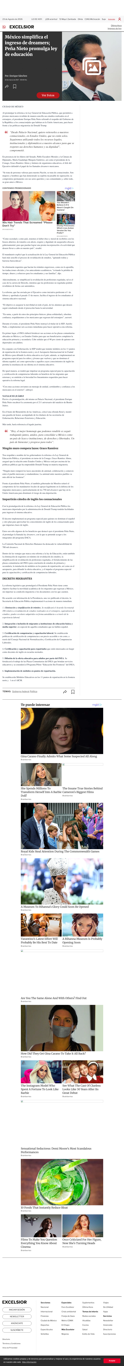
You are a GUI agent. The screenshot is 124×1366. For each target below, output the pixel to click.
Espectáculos (47, 1329)
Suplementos (88, 1302)
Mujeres (65, 1334)
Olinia (80, 19)
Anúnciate (111, 19)
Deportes (45, 1325)
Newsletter (17, 1316)
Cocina (85, 1325)
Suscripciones (109, 1334)
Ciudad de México (49, 1320)
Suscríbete (17, 1330)
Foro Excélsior (68, 1307)
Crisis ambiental (69, 1311)
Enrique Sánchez (18, 75)
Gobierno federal (20, 691)
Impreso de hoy (115, 28)
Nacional (45, 1307)
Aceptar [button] (112, 1361)
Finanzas (45, 1316)
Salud (84, 1329)
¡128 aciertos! (51, 19)
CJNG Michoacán (92, 19)
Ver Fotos (48, 95)
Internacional (46, 1311)
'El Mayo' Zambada (67, 19)
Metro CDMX (67, 1320)
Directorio (6, 1339)
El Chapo (66, 1325)
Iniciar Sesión (17, 1310)
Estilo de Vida (88, 1334)
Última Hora (116, 25)
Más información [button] (29, 1362)
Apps (105, 1311)
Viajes (106, 1302)
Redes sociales (89, 1316)
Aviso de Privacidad (9, 1348)
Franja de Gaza (68, 1316)
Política (33, 691)
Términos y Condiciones (11, 1344)
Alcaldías (86, 1320)
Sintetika (45, 1334)
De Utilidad (108, 1307)
